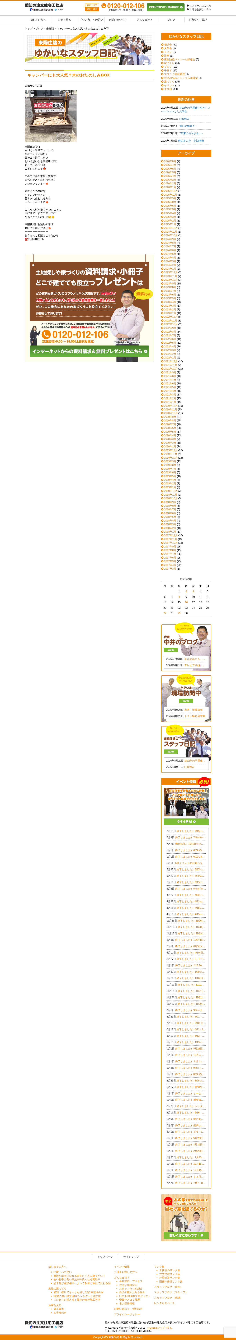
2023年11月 (170, 276)
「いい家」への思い (91, 19)
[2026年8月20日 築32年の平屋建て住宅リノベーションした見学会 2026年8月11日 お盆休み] (186, 748)
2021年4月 (170, 390)
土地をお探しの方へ (200, 9)
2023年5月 (170, 298)
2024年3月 (170, 261)
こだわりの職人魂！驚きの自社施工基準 (77, 1299)
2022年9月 (170, 327)
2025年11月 (170, 194)
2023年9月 (170, 283)
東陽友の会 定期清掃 (191, 140)
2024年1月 (170, 268)
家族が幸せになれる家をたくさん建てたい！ (79, 1275)
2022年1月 (170, 357)
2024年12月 (171, 227)
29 (179, 613)
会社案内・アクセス (131, 1281)
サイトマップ (131, 1256)
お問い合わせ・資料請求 (128, 1308)
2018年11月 (170, 494)
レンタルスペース (164, 1303)
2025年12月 (171, 190)
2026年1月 (170, 187)
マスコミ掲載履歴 (174, 74)
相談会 (167, 44)
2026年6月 (170, 168)
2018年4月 (170, 520)
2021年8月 (170, 376)
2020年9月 (170, 416)
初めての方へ (38, 19)
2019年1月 (170, 487)
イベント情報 (122, 1266)
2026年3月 (170, 179)
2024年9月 (170, 239)
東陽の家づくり (118, 19)
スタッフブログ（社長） (168, 1286)
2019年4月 (170, 479)
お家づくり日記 (198, 19)
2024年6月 (170, 250)
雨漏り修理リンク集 (171, 1281)
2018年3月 (170, 524)
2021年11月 (170, 364)
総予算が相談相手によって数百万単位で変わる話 (82, 1283)
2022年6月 (170, 339)
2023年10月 (171, 279)
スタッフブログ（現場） (168, 1297)
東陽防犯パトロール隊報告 (179, 59)
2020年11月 (170, 409)
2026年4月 (170, 175)
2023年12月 (171, 272)
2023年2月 (170, 309)
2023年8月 (170, 287)
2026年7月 (170, 164)
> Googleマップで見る (159, 1328)
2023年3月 (170, 305)
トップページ (105, 1256)
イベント (168, 85)
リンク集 (159, 1266)
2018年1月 (170, 531)
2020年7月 (170, 424)
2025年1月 (170, 224)
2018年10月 (171, 498)
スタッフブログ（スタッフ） (171, 1292)
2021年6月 (170, 383)
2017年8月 (170, 550)
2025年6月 (170, 205)
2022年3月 (170, 350)
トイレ (167, 51)
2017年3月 (170, 568)
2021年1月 (170, 401)
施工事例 (59, 1308)
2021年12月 (171, 361)
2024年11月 (170, 231)
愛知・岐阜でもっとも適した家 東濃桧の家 (78, 1292)
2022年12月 (171, 316)
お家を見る (64, 19)
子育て (167, 70)
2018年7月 (170, 509)
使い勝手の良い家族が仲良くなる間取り (77, 1279)
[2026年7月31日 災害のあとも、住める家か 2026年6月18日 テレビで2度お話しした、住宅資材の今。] (186, 646)
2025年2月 (170, 220)
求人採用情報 (127, 1303)
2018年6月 (170, 513)
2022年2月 (170, 353)
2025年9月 (170, 198)
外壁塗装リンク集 (169, 1277)
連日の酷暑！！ (188, 126)
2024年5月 (170, 253)
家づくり (168, 63)
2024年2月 (170, 265)
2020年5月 (170, 431)
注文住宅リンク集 (169, 1274)
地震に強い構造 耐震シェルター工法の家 (77, 1296)
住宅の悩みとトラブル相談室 (180, 77)
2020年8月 (170, 420)
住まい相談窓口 (128, 1284)
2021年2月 (170, 398)
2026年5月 (170, 172)
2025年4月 (170, 213)
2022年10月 (171, 324)
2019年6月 (170, 472)
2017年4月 (170, 565)
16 (186, 602)
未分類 (167, 89)
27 (164, 613)
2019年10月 (171, 457)
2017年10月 (171, 542)
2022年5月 (170, 342)
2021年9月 (170, 372)
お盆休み (184, 118)
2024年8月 (170, 242)
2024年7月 (170, 246)
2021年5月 (170, 387)
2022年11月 (170, 320)
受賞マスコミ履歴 (129, 1299)
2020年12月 (171, 405)
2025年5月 (170, 209)
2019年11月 (170, 453)
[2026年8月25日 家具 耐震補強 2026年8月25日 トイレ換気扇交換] (186, 697)
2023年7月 (170, 290)
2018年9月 (170, 502)
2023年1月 (170, 313)
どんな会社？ (144, 19)
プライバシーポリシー (127, 1314)
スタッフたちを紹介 (131, 1288)
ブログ (171, 19)
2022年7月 (170, 335)
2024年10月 (171, 235)
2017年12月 (171, 535)
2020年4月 (170, 435)
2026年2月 (170, 183)
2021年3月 (170, 394)
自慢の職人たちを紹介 (132, 1292)
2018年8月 (170, 505)
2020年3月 (170, 439)
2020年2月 (170, 442)
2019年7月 (170, 468)
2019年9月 (170, 461)
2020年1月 (170, 446)
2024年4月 (170, 257)
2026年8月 (170, 161)
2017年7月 (170, 553)
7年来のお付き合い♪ (191, 133)
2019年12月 (171, 450)
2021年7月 (170, 379)
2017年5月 (170, 561)
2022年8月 (170, 331)
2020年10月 (171, 413)
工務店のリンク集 (169, 1270)
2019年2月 (170, 483)
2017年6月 (170, 557)
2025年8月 (170, 201)
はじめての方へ (57, 1266)
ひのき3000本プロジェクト (135, 1296)
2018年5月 (170, 516)
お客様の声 (60, 1312)
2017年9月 (170, 546)
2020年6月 (170, 427)
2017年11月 (170, 539)
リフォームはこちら (200, 5)
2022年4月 (170, 346)
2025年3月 (170, 216)
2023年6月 (170, 294)
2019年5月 (170, 476)
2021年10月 (171, 368)
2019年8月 (170, 464)
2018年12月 (171, 490)
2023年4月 (170, 302)
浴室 (166, 55)
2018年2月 (170, 528)
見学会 (167, 48)
